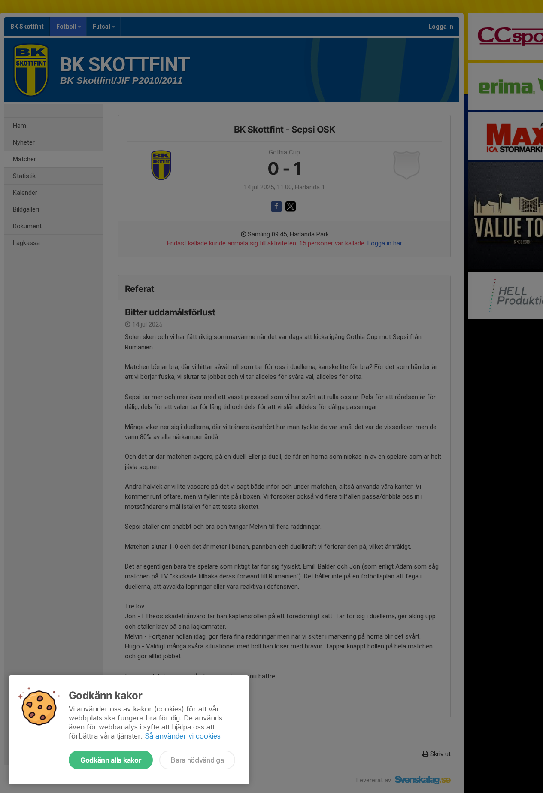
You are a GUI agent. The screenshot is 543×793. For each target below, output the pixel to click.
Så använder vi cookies (183, 736)
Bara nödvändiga (197, 760)
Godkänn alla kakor (110, 760)
